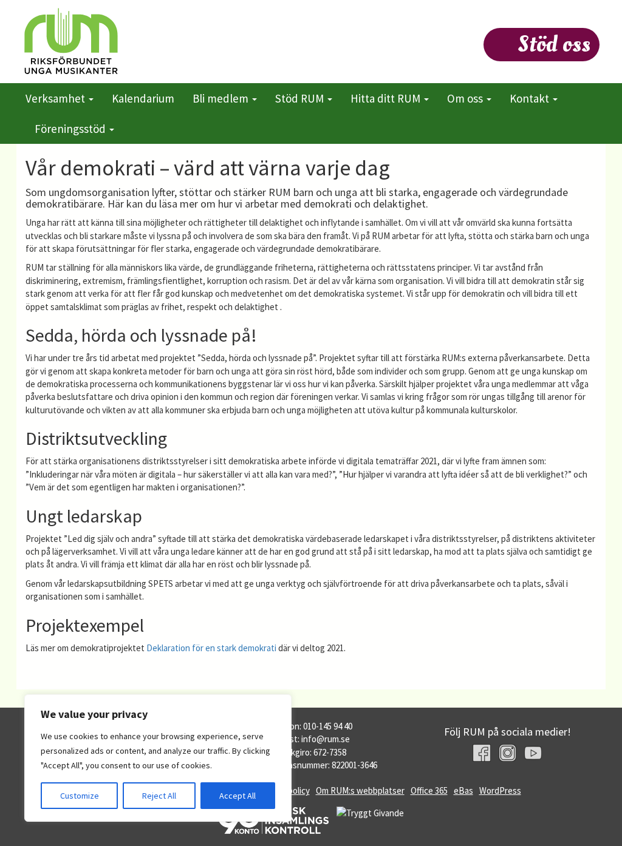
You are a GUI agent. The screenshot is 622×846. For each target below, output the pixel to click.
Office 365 (429, 790)
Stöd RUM (300, 98)
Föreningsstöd (71, 128)
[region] (158, 758)
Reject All (159, 795)
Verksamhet (56, 98)
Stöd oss (554, 44)
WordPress (500, 790)
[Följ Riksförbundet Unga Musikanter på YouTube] (533, 753)
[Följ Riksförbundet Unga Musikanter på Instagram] (507, 753)
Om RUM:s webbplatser (360, 790)
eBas (463, 790)
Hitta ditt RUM (386, 98)
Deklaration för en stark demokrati (211, 648)
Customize (79, 795)
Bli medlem (222, 98)
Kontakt (531, 98)
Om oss (466, 98)
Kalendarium (143, 98)
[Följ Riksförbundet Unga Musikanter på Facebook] (481, 753)
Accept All (237, 795)
